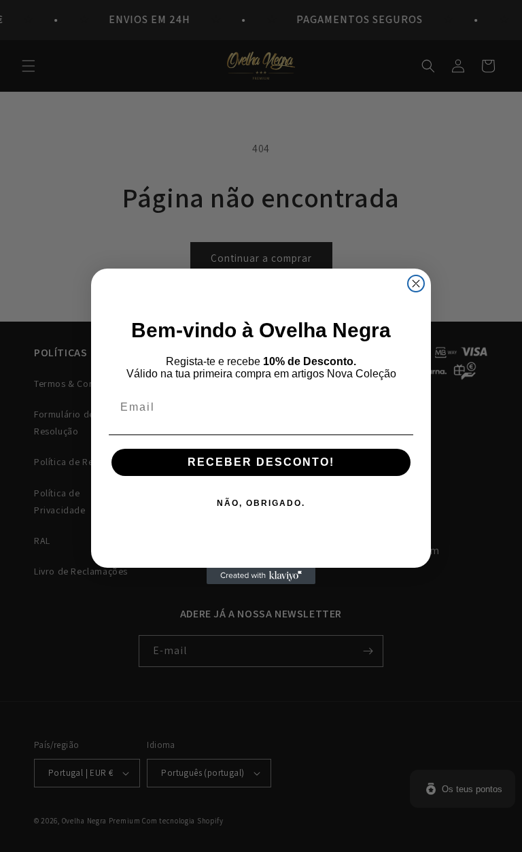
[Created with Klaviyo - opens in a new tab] (261, 576)
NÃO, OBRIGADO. (261, 503)
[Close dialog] (416, 283)
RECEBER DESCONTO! (261, 462)
